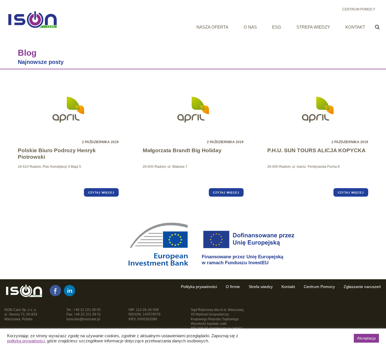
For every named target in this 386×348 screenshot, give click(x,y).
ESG (276, 27)
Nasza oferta (212, 27)
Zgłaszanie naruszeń (362, 286)
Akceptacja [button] (366, 338)
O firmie (233, 286)
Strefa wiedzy (313, 27)
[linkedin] (69, 290)
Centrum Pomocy (358, 9)
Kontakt (355, 27)
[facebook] (55, 290)
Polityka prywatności (199, 286)
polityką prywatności (26, 341)
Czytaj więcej (101, 192)
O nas (250, 27)
